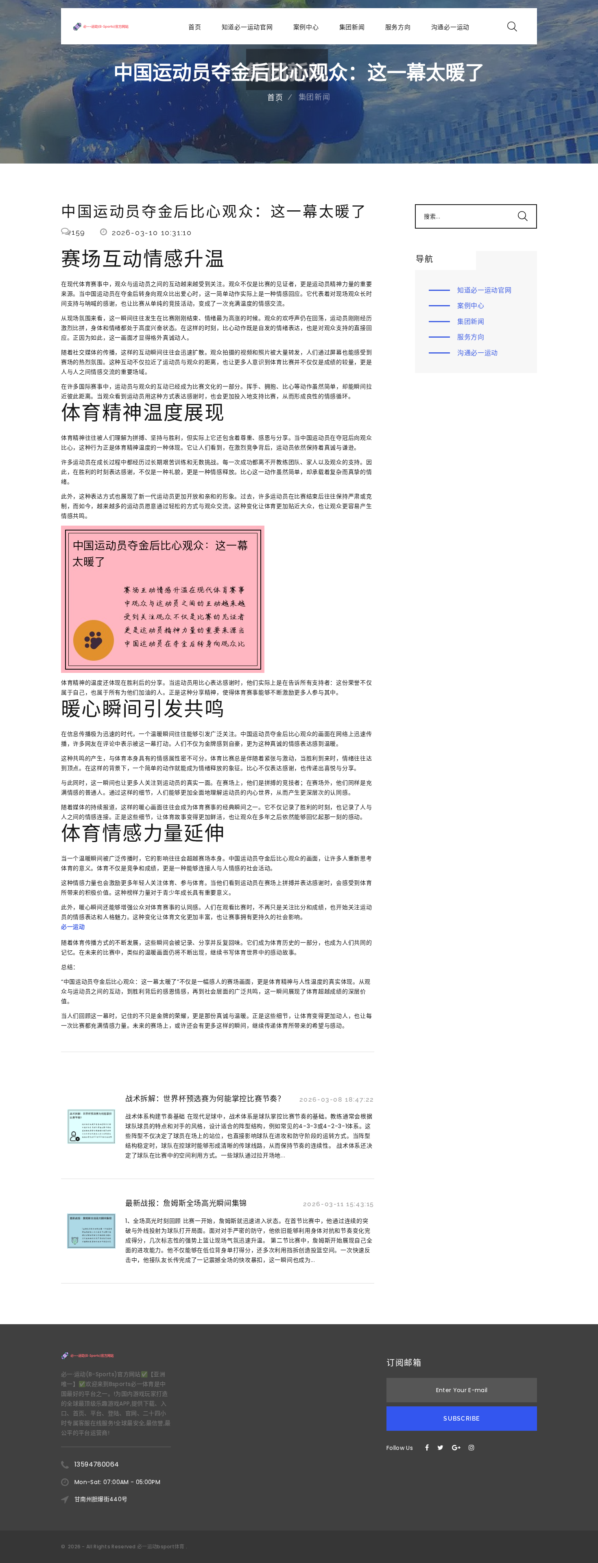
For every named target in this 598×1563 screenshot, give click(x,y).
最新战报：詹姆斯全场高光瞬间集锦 (186, 1203)
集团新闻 (352, 27)
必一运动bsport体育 (161, 1546)
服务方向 (398, 27)
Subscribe (461, 1418)
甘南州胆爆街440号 (101, 1499)
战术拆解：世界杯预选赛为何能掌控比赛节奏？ (205, 1099)
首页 (194, 27)
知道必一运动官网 (247, 27)
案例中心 (306, 27)
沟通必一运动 (450, 27)
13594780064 (96, 1464)
